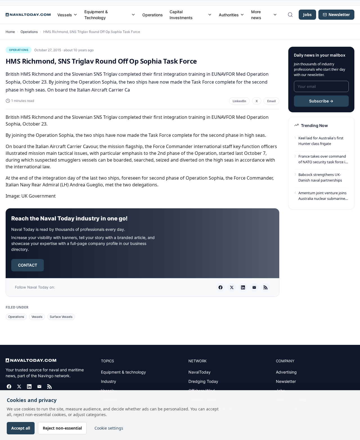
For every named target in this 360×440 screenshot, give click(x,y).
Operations (152, 14)
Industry (108, 381)
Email (271, 101)
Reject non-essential (62, 428)
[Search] (290, 15)
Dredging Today (203, 381)
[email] (254, 287)
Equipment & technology (123, 372)
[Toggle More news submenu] (275, 14)
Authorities (229, 14)
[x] (231, 287)
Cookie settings (108, 428)
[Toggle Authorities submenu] (242, 14)
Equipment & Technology (96, 14)
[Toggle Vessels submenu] (75, 14)
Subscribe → (321, 101)
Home (10, 32)
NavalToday (199, 372)
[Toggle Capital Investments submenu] (210, 14)
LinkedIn (239, 101)
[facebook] (220, 287)
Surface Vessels (61, 317)
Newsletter (286, 381)
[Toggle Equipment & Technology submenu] (133, 14)
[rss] (265, 287)
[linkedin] (243, 287)
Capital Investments (181, 14)
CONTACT (27, 265)
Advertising (286, 372)
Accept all (20, 428)
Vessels (64, 14)
